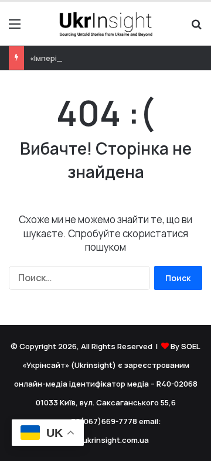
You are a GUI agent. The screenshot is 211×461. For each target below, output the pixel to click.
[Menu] (15, 28)
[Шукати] (196, 28)
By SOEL (185, 346)
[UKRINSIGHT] (105, 23)
